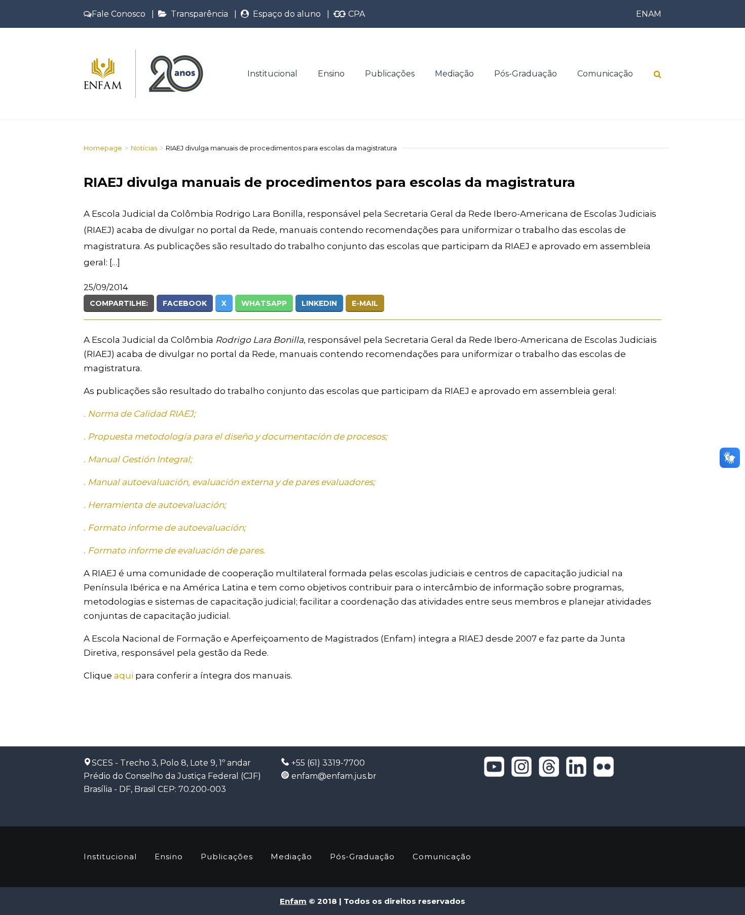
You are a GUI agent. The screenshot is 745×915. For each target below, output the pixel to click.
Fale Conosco (118, 14)
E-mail (365, 303)
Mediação (454, 73)
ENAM (648, 14)
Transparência (197, 14)
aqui (123, 675)
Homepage (103, 148)
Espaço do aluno (285, 14)
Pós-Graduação (525, 73)
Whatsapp (264, 303)
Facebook (185, 303)
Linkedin (319, 303)
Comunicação (605, 73)
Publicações (390, 73)
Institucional (272, 73)
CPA (355, 14)
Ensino (331, 73)
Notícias (144, 148)
